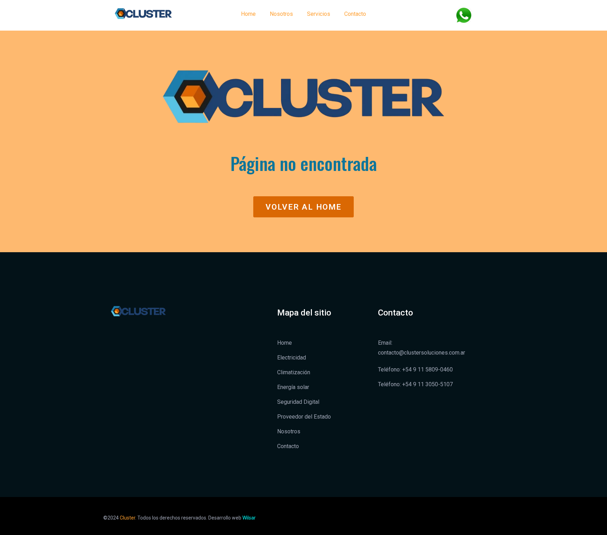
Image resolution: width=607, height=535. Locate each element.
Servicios (318, 14)
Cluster (127, 518)
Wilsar (249, 518)
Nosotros (281, 14)
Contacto (355, 14)
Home (248, 14)
